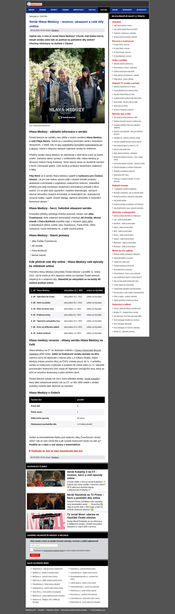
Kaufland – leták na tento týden (124, 223)
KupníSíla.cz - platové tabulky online (83, 569)
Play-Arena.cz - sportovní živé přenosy (83, 594)
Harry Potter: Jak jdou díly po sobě (126, 102)
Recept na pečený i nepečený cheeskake (128, 196)
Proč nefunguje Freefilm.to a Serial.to (127, 320)
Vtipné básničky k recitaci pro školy (126, 300)
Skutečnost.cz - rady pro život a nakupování (48, 569)
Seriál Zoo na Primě (121, 106)
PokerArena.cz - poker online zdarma (83, 590)
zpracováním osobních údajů (54, 551)
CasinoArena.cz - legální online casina (83, 573)
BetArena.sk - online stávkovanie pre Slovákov (49, 596)
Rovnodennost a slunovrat (123, 269)
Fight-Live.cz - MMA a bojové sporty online (47, 580)
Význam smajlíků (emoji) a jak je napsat (127, 142)
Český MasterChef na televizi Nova (126, 90)
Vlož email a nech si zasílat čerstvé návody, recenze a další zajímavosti (64, 541)
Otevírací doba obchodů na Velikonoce (127, 216)
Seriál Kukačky (92, 378)
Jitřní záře (87, 221)
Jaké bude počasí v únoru (123, 25)
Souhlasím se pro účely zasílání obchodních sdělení (62, 551)
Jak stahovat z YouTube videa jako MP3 (127, 316)
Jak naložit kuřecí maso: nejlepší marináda (128, 208)
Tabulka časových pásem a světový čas (127, 121)
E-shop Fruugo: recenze (122, 52)
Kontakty (41, 610)
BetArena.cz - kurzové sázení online (45, 576)
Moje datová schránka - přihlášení (125, 153)
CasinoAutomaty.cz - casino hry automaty (84, 587)
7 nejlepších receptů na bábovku (125, 189)
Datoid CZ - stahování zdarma (124, 331)
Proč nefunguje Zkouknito (123, 324)
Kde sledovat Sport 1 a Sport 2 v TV (126, 145)
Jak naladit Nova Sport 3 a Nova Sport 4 (128, 277)
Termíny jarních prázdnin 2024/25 (125, 37)
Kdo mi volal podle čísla (122, 149)
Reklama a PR (31, 610)
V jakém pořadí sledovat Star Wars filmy (127, 98)
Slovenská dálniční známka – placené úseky (129, 163)
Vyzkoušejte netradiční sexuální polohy (127, 289)
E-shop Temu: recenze (121, 44)
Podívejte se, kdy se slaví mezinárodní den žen (57, 451)
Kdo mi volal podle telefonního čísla (126, 281)
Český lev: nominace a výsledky (125, 33)
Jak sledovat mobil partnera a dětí (125, 117)
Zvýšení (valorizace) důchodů (124, 71)
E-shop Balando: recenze (122, 56)
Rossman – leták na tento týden (125, 246)
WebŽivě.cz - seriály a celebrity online (46, 573)
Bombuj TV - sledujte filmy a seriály (126, 312)
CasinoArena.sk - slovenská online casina (85, 598)
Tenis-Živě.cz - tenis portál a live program (47, 592)
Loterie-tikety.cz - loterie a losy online (83, 583)
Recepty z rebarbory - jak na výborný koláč (128, 193)
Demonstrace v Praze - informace (125, 67)
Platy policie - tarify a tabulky (123, 79)
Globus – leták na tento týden (124, 239)
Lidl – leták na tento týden (123, 220)
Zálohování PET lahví (121, 175)
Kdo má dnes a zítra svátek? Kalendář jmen (129, 292)
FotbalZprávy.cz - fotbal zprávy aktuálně (46, 584)
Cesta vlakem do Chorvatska (124, 285)
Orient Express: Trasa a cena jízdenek (127, 273)
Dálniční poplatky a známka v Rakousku (128, 167)
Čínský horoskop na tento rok (124, 266)
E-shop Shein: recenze (122, 48)
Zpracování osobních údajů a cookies (74, 610)
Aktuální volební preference (123, 64)
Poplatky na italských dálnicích (124, 171)
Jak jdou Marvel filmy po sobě (124, 94)
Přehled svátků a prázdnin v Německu (127, 254)
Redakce (55, 30)
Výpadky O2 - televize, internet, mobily (127, 138)
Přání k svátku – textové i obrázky (125, 296)
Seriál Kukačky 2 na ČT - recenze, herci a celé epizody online (84, 475)
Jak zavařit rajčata (120, 200)
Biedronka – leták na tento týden (125, 243)
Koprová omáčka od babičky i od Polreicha (128, 204)
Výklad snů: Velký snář (121, 262)
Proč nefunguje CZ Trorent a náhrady (127, 328)
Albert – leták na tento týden (123, 227)
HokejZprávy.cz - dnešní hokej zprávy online (48, 588)
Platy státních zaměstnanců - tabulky (126, 75)
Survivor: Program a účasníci (124, 110)
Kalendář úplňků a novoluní (123, 258)
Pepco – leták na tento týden (123, 235)
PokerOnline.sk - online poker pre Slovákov (85, 602)
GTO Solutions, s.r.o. (98, 610)
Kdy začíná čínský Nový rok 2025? (126, 29)
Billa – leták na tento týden (123, 231)
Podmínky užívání (53, 610)
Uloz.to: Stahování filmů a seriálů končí (127, 308)
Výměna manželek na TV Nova (124, 87)
